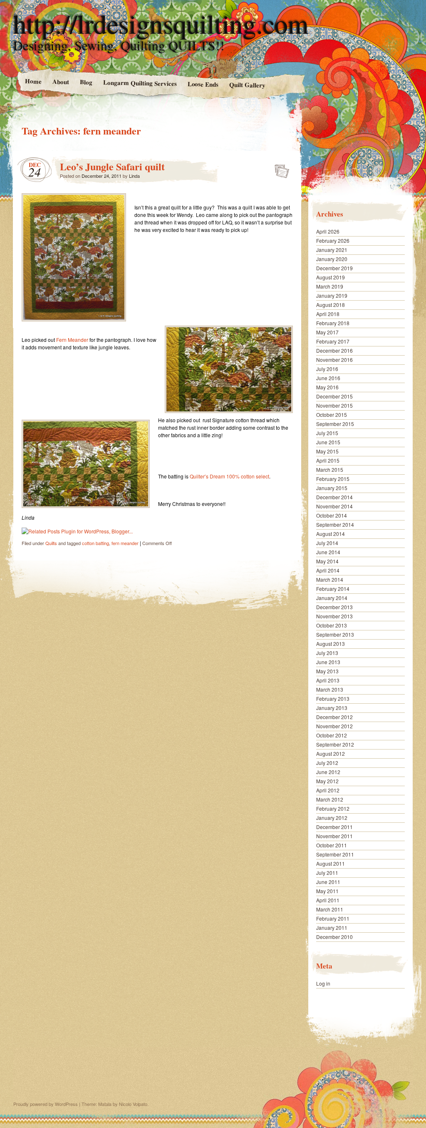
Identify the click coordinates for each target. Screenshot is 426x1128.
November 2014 (334, 506)
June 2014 (328, 551)
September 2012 (335, 744)
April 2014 (327, 570)
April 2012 (327, 790)
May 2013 (327, 671)
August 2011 (330, 863)
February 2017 (332, 341)
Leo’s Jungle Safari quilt (112, 166)
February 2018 (332, 322)
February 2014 (332, 588)
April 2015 (327, 460)
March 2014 (329, 579)
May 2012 (327, 780)
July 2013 (327, 652)
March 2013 (329, 689)
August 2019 (330, 277)
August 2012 (330, 753)
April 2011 (327, 900)
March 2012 (329, 799)
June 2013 (328, 661)
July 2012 (327, 762)
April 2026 (327, 231)
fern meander (125, 543)
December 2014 (334, 497)
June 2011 (328, 881)
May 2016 (327, 387)
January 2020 (331, 258)
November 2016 (334, 359)
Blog (85, 82)
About (60, 81)
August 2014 (330, 533)
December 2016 (334, 350)
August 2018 (330, 304)
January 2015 (331, 487)
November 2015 (334, 405)
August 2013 (330, 643)
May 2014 (327, 561)
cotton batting (95, 543)
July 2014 (327, 542)
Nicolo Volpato (133, 1104)
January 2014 (331, 597)
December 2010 (334, 936)
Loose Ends (202, 84)
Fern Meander (72, 339)
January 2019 (331, 295)
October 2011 (331, 845)
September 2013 (335, 634)
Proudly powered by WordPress (45, 1104)
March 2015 (329, 469)
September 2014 (335, 524)
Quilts (51, 543)
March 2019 (329, 286)
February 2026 (332, 240)
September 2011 (335, 854)
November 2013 (334, 616)
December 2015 (334, 396)
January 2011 (331, 927)
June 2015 (328, 442)
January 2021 (331, 249)
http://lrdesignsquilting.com (161, 23)
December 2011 (334, 826)
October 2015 (331, 414)
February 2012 (332, 808)
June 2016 (328, 377)
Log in (323, 983)
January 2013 (331, 707)
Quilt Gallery (247, 85)
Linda (134, 175)
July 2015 (327, 432)
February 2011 (332, 918)
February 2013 (332, 698)
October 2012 (331, 735)
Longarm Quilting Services (139, 82)
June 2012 (328, 771)
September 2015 (335, 423)
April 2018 (327, 313)
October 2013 (331, 625)
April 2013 (327, 680)
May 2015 (327, 451)
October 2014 (331, 515)
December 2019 (334, 267)
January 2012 (331, 817)
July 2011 (327, 872)
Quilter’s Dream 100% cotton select (229, 476)
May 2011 (327, 890)
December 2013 (334, 606)
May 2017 (327, 332)
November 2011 (334, 835)
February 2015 (332, 478)
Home (33, 81)
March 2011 (329, 909)
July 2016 (327, 368)
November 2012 (334, 726)
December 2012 (334, 716)
